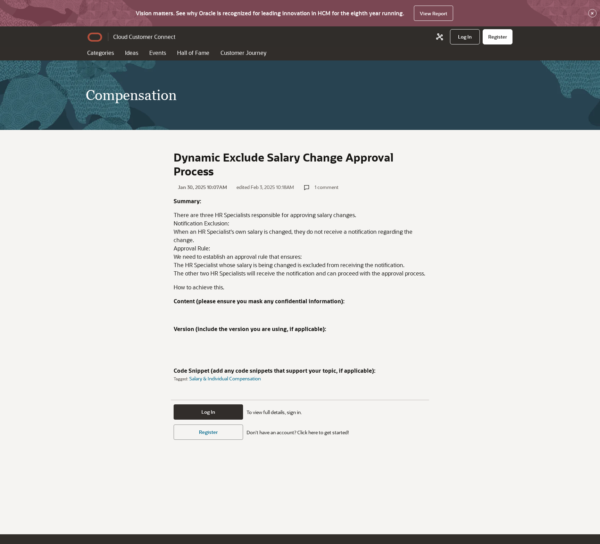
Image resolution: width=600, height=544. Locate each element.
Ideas (131, 52)
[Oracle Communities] (439, 37)
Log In (208, 412)
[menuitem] (465, 36)
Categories (100, 52)
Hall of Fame (193, 52)
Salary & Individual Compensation (225, 378)
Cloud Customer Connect (144, 36)
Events (157, 52)
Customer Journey (243, 52)
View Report (433, 13)
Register (208, 432)
